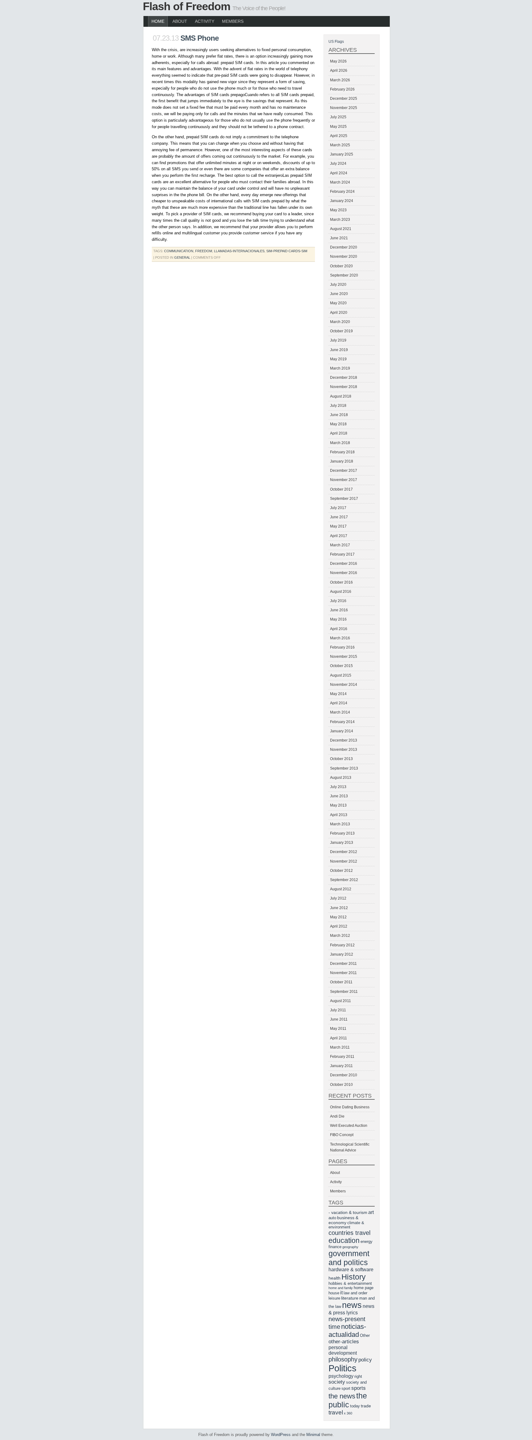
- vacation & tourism (347, 1212)
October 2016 (341, 582)
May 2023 (338, 210)
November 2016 (343, 573)
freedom (203, 251)
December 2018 (343, 377)
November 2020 (343, 256)
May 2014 (338, 694)
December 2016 (343, 563)
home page (363, 1288)
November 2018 (343, 387)
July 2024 (338, 163)
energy (367, 1242)
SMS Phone (199, 38)
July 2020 (338, 284)
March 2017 (340, 545)
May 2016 (338, 619)
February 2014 (342, 722)
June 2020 (339, 294)
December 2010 (343, 1075)
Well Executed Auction (348, 1125)
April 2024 (338, 173)
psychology (340, 1376)
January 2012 (341, 954)
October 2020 (341, 266)
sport (345, 1388)
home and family (340, 1288)
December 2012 (343, 852)
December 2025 (343, 98)
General (182, 257)
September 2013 (344, 768)
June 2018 (339, 415)
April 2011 (338, 1038)
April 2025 (338, 136)
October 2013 (341, 759)
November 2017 (343, 480)
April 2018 (338, 433)
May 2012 (338, 917)
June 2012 (339, 908)
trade (366, 1405)
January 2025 (341, 154)
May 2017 (338, 526)
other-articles (343, 1342)
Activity (204, 21)
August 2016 (340, 591)
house (333, 1293)
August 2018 (340, 396)
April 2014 (338, 703)
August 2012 (340, 889)
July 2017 (338, 508)
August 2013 (340, 777)
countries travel (349, 1232)
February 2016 (342, 647)
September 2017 (344, 498)
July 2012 (338, 898)
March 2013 (340, 824)
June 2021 (339, 238)
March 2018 (340, 443)
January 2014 (341, 731)
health (334, 1278)
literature (349, 1298)
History (353, 1276)
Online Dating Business (349, 1107)
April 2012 (338, 926)
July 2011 (338, 1010)
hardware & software (350, 1269)
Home (157, 21)
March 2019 (340, 368)
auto (332, 1218)
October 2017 (341, 489)
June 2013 (339, 796)
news (352, 1305)
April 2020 (338, 312)
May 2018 (338, 424)
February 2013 (342, 833)
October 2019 (341, 331)
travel (335, 1412)
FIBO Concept (341, 1135)
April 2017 (338, 536)
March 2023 (340, 219)
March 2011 (340, 1047)
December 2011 (343, 963)
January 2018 (341, 461)
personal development (342, 1350)
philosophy (342, 1359)
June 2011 (339, 1019)
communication (178, 251)
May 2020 (338, 303)
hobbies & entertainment (350, 1283)
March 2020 (340, 322)
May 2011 (338, 1028)
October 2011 (341, 982)
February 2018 (342, 452)
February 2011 (342, 1056)
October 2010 (341, 1084)
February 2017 (342, 554)
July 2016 (338, 601)
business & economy (343, 1220)
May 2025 (338, 126)
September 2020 (344, 275)
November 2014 (343, 684)
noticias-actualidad (347, 1330)
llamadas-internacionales (239, 251)
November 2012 (343, 861)
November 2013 (343, 749)
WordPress (281, 1434)
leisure (334, 1298)
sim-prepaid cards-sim (286, 251)
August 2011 (340, 1001)
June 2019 (339, 350)
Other (365, 1335)
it (341, 1292)
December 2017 (343, 470)
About (179, 21)
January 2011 (341, 1066)
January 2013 (341, 842)
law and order (355, 1293)
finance (334, 1247)
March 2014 (340, 712)
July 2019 (338, 340)
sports (358, 1388)
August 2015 (340, 675)
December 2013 (343, 740)
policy (365, 1360)
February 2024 (342, 191)
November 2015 (343, 656)
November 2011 (343, 973)
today (355, 1406)
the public (347, 1400)
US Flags (336, 41)
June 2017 (339, 517)
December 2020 (343, 247)
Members (233, 21)
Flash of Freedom (186, 6)
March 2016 (340, 638)
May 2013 (338, 805)
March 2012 (340, 935)
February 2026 (342, 89)
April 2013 (338, 815)
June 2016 (339, 610)
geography (350, 1247)
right (358, 1376)
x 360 (348, 1413)
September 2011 (344, 991)
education (344, 1240)
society (336, 1382)
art (371, 1212)
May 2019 (338, 359)
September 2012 (344, 880)
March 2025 (340, 145)
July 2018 (338, 405)
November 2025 (343, 108)
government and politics (348, 1258)
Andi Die (337, 1116)
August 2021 (340, 229)
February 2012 (342, 945)
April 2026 (338, 70)
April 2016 (338, 629)
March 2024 (340, 182)
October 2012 (341, 870)
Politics (342, 1368)
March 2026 (340, 80)
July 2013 (338, 787)
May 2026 (338, 61)
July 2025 (338, 117)
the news (341, 1396)
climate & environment (346, 1225)
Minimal (313, 1434)
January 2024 (341, 201)
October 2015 (341, 666)
